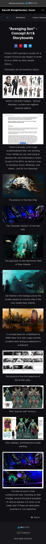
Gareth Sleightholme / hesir (18, 10)
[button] (35, 517)
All (7, 17)
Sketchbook (20, 17)
